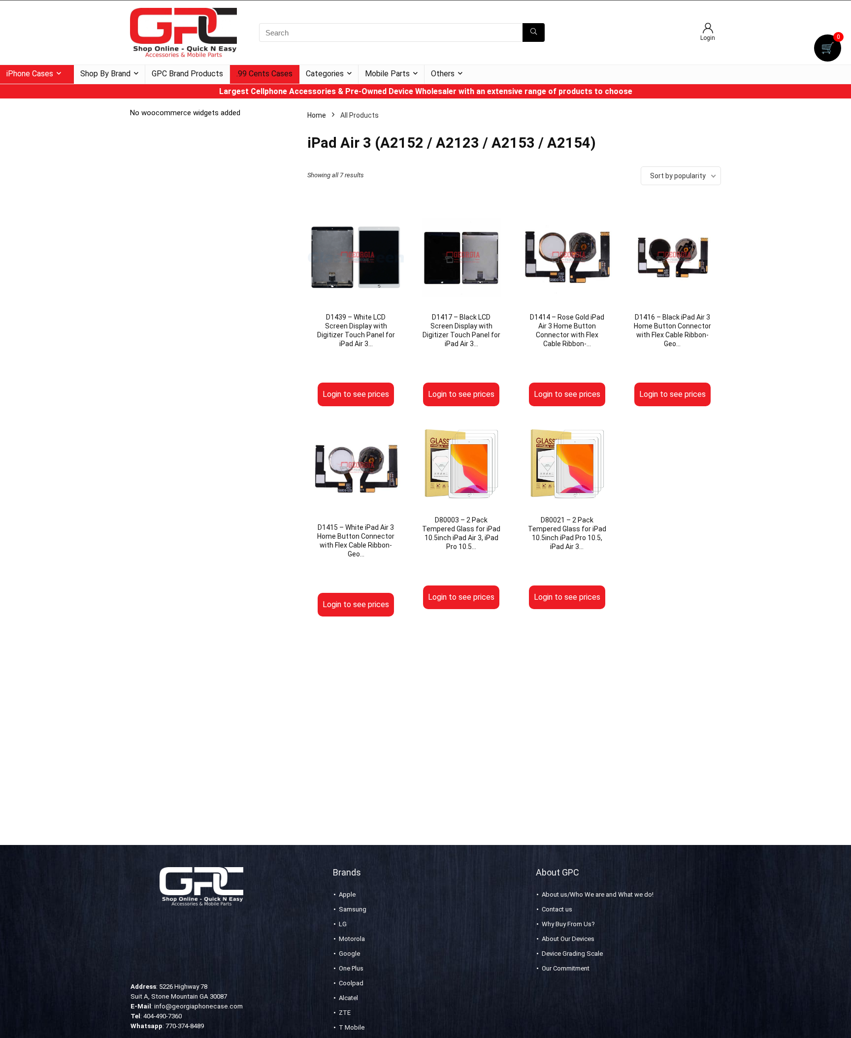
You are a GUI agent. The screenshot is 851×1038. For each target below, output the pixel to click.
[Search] (534, 32)
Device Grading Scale (572, 953)
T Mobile (351, 1027)
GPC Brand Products (187, 73)
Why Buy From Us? (568, 924)
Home (316, 115)
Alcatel (348, 998)
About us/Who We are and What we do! (598, 894)
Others (443, 73)
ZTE (345, 1012)
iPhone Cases (29, 73)
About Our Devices (568, 938)
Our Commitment (565, 968)
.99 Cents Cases (264, 73)
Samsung (352, 909)
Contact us (557, 909)
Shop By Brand (105, 73)
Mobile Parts (387, 73)
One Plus (351, 968)
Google (349, 953)
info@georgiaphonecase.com (198, 1006)
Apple (347, 894)
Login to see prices (356, 394)
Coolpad (351, 983)
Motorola (352, 938)
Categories (325, 73)
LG (343, 924)
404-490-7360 (162, 1016)
